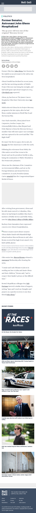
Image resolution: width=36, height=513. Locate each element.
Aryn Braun (6, 60)
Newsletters (5, 502)
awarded (10, 176)
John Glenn (19, 71)
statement (5, 260)
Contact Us (13, 498)
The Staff (12, 502)
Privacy (12, 500)
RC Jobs (21, 500)
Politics (7, 16)
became (4, 145)
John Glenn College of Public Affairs (20, 219)
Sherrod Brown (19, 257)
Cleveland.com (7, 92)
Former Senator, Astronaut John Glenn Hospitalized (16, 23)
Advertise (21, 498)
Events (3, 500)
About (3, 498)
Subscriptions (22, 502)
